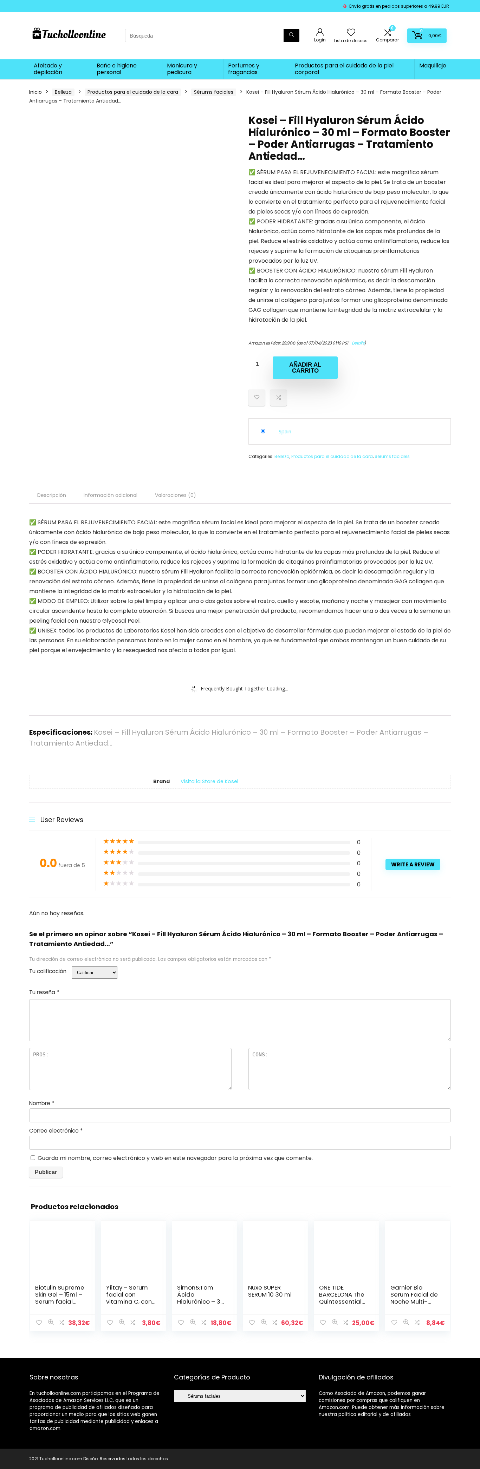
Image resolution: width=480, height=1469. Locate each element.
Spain (285, 431)
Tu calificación (47, 971)
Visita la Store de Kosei (209, 781)
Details (358, 343)
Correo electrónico (56, 1130)
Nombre (41, 1103)
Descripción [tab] (51, 495)
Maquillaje (432, 65)
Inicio (35, 92)
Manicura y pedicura (182, 68)
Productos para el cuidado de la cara (132, 92)
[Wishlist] (351, 33)
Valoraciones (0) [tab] (175, 495)
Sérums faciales (213, 92)
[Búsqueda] (291, 35)
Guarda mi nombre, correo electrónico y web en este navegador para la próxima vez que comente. (175, 1158)
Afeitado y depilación (48, 68)
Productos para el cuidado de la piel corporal (344, 68)
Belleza (63, 92)
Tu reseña (44, 992)
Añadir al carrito (305, 367)
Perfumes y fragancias (243, 68)
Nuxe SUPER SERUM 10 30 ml (270, 1291)
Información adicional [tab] (110, 495)
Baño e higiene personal (117, 68)
